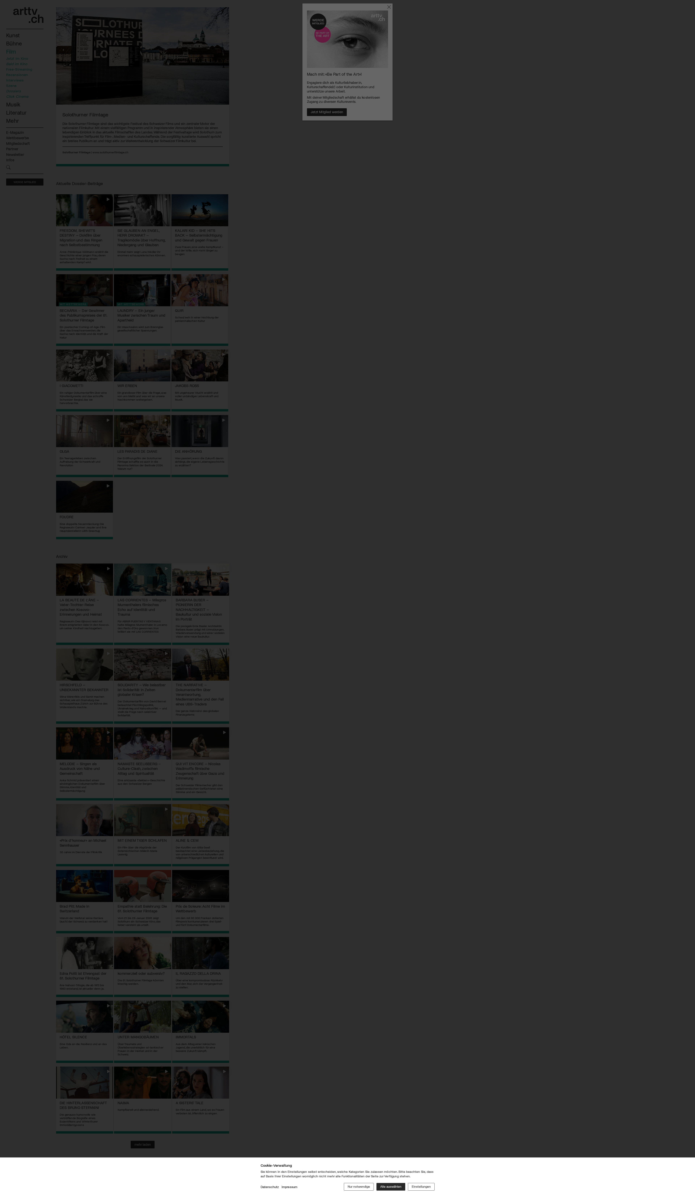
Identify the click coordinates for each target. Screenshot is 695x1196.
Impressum (290, 1187)
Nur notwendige (359, 1186)
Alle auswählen (390, 1186)
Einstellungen (421, 1186)
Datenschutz (270, 1187)
